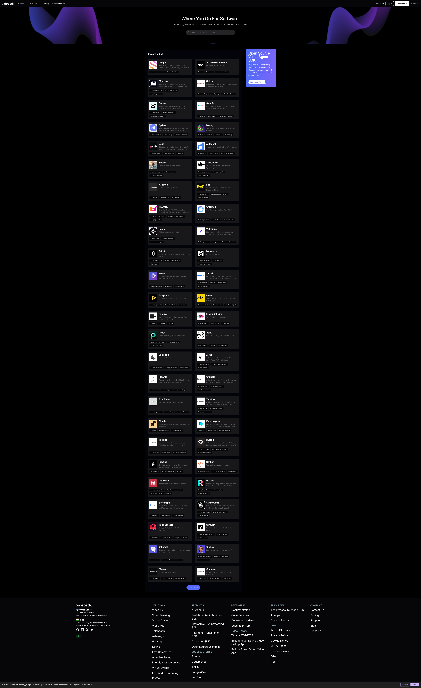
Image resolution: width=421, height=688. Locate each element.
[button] (389, 3)
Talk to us (380, 4)
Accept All (415, 685)
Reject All (405, 685)
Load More (193, 587)
